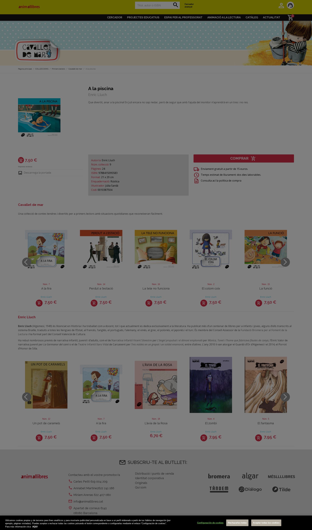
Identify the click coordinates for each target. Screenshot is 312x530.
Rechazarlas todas (237, 523)
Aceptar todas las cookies (266, 523)
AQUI (35, 526)
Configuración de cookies (210, 523)
